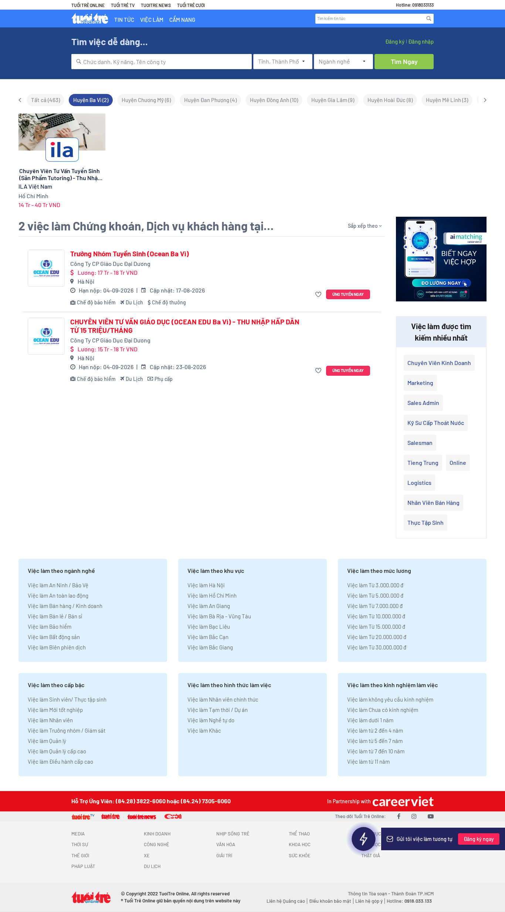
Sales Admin (423, 402)
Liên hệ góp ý (369, 901)
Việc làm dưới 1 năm (370, 720)
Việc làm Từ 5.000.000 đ (375, 595)
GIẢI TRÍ (224, 855)
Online (458, 462)
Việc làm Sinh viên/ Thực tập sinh (67, 699)
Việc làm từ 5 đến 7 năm (375, 740)
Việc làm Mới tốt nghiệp (55, 709)
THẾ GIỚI (80, 855)
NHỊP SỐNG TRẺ (233, 834)
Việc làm (151, 19)
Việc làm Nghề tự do (210, 720)
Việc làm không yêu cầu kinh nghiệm (390, 699)
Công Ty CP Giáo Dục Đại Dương (110, 263)
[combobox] (161, 61)
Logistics (419, 482)
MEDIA (78, 834)
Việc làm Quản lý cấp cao (57, 751)
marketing (420, 382)
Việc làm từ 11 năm (368, 761)
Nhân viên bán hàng (433, 502)
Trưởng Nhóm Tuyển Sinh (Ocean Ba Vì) (129, 254)
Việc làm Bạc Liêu (208, 626)
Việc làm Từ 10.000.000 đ (376, 616)
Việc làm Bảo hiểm (49, 626)
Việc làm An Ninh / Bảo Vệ (58, 585)
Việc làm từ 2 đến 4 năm (375, 730)
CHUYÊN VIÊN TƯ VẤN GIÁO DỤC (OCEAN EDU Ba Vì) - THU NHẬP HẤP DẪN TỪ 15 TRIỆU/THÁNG (184, 326)
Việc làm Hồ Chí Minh (212, 595)
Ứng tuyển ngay (348, 294)
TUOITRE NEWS (156, 5)
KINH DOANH (157, 834)
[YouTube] (431, 816)
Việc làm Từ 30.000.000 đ (376, 647)
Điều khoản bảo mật (330, 901)
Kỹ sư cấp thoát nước (435, 422)
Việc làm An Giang (208, 605)
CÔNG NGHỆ (156, 844)
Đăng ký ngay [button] (479, 839)
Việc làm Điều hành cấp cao (60, 761)
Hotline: (409, 901)
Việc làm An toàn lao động (58, 595)
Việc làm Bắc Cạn (207, 637)
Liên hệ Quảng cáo (286, 901)
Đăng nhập (421, 41)
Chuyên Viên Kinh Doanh (439, 362)
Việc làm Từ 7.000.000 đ (375, 605)
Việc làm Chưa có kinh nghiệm (382, 709)
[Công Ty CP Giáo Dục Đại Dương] (46, 268)
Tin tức (124, 19)
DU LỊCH (152, 866)
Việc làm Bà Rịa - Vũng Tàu (219, 616)
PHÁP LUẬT (83, 866)
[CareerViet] (402, 801)
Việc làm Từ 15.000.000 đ (376, 626)
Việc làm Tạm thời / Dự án (217, 709)
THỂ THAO (299, 834)
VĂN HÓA (225, 844)
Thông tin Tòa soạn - (369, 893)
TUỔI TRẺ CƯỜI (191, 5)
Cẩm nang (182, 19)
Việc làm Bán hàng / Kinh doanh (65, 605)
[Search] (428, 18)
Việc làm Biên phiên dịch (57, 647)
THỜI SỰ (79, 844)
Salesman (420, 442)
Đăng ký (394, 41)
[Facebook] (398, 816)
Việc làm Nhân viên (50, 720)
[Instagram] (414, 816)
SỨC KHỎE (300, 855)
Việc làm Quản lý (47, 740)
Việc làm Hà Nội (206, 585)
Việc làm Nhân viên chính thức (222, 699)
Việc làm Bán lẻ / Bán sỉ (55, 616)
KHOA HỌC (300, 844)
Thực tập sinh (425, 522)
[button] (319, 295)
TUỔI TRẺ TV (123, 5)
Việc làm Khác (204, 730)
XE (147, 855)
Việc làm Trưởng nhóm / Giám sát (66, 730)
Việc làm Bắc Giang (210, 647)
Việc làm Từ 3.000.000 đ (375, 585)
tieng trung (422, 462)
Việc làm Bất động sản (54, 637)
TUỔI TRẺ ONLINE (88, 5)
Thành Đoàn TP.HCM (412, 893)
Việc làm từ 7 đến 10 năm (375, 751)
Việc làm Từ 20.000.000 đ (376, 637)
